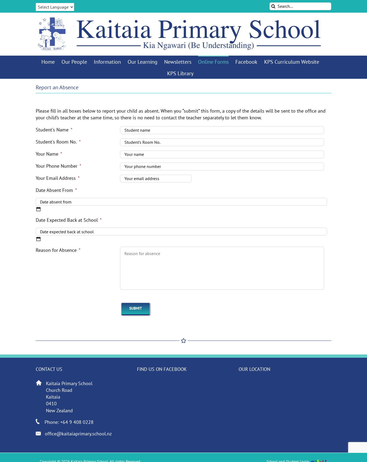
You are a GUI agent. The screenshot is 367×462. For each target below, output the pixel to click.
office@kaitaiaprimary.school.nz (78, 434)
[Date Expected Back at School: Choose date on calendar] (38, 239)
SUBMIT (135, 308)
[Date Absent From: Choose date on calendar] (38, 209)
